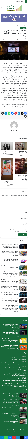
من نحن (11, 433)
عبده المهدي (23, 39)
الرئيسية (24, 25)
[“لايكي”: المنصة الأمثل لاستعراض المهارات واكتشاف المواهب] (7, 169)
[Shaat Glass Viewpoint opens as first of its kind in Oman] (23, 267)
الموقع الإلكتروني (24, 223)
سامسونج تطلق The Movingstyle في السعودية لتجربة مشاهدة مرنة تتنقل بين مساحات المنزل (10, 326)
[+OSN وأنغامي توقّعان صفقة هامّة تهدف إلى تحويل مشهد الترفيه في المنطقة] (7, 146)
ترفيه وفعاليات (19, 25)
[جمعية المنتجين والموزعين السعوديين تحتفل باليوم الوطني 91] (21, 146)
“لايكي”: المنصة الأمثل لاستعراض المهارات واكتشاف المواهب (7, 183)
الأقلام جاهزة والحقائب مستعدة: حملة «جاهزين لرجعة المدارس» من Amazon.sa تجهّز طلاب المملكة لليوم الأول (9, 347)
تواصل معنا (16, 433)
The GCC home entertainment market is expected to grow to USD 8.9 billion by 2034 (9, 281)
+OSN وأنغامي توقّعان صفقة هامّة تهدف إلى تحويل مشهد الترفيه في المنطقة (7, 153)
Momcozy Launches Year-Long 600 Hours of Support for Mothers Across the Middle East (9, 300)
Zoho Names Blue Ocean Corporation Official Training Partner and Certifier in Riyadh (9, 288)
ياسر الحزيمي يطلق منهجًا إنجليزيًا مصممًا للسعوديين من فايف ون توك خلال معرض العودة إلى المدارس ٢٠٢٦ (10, 340)
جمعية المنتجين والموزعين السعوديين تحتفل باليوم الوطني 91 (21, 153)
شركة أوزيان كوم (10, 431)
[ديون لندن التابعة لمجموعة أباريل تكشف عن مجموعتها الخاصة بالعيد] (23, 415)
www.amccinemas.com (9, 107)
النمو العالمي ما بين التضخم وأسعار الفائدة (10, 407)
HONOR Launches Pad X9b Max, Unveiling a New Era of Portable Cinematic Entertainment (11, 261)
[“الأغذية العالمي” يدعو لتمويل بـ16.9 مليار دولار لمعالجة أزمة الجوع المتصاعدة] (23, 395)
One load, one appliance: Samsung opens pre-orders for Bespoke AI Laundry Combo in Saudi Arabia (10, 246)
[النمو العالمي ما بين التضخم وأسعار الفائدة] (23, 409)
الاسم (25, 212)
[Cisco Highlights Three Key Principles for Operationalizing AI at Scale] (23, 294)
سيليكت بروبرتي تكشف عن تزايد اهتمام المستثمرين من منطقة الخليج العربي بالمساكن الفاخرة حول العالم (10, 421)
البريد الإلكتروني (23, 218)
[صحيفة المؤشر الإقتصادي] (14, 8)
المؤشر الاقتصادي (7, 429)
